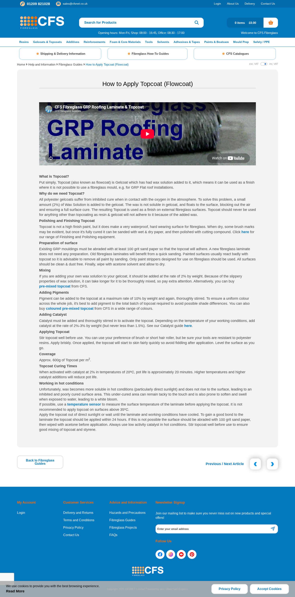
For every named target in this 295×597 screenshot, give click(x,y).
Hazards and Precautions (127, 512)
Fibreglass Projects (123, 527)
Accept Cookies (269, 589)
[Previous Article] (255, 464)
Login (21, 512)
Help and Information (41, 64)
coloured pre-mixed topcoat (70, 309)
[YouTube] (181, 554)
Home (21, 64)
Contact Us (71, 535)
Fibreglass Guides (70, 64)
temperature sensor (84, 404)
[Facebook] (160, 554)
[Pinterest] (191, 554)
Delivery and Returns (78, 512)
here (245, 232)
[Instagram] (170, 554)
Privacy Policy (73, 527)
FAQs (113, 535)
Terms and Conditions (78, 520)
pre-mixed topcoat (54, 286)
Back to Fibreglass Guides (40, 462)
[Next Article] (272, 464)
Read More (15, 591)
